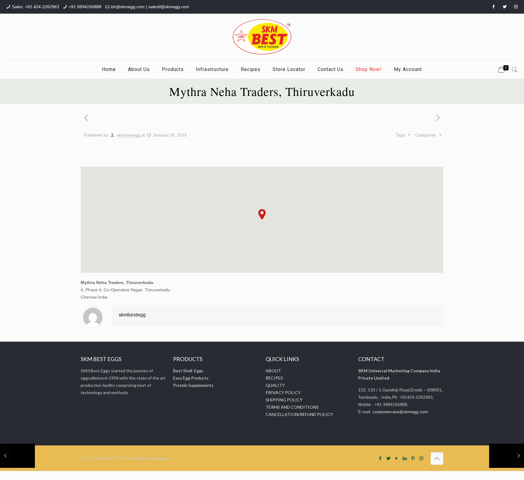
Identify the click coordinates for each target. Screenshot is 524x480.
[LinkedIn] (405, 458)
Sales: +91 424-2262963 (35, 6)
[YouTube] (397, 458)
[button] (262, 214)
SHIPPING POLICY (284, 399)
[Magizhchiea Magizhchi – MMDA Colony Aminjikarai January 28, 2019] (506, 456)
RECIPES (274, 377)
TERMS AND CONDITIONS (292, 407)
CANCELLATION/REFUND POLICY (299, 414)
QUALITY (275, 385)
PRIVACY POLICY (283, 392)
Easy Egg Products (191, 377)
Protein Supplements (193, 385)
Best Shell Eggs (188, 370)
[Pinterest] (413, 458)
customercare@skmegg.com (400, 411)
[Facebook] (380, 458)
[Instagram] (421, 458)
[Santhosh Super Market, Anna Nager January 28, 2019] (17, 456)
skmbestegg (128, 135)
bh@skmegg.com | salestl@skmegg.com (150, 6)
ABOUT (273, 370)
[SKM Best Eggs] (262, 37)
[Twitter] (388, 458)
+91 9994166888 (85, 6)
